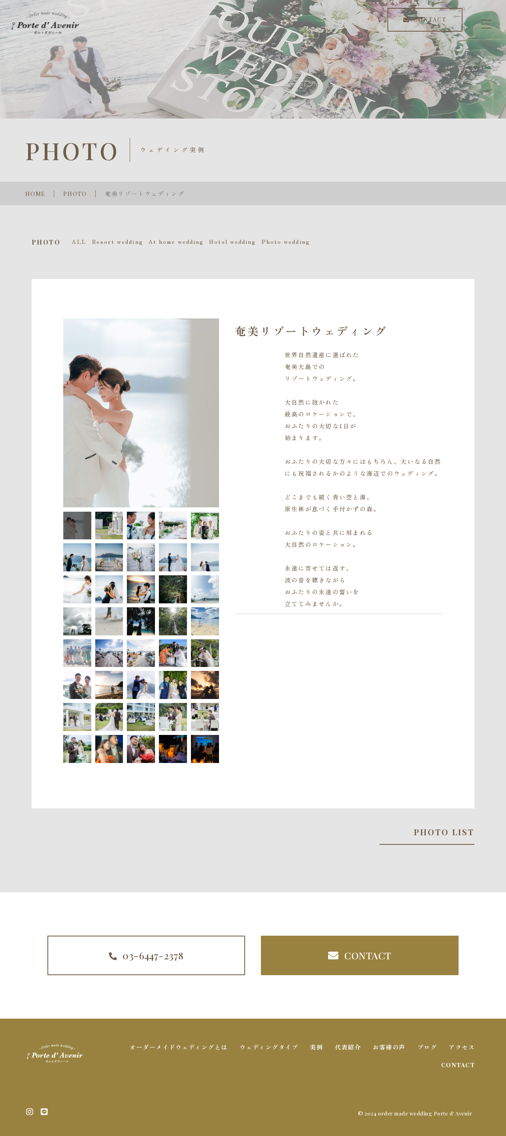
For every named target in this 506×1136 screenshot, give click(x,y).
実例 (316, 1047)
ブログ (427, 1047)
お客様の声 (389, 1047)
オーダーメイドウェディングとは (179, 1047)
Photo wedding (286, 241)
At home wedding (176, 241)
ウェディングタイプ (269, 1047)
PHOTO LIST (444, 832)
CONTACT (458, 1065)
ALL (79, 241)
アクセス (462, 1047)
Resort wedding (117, 241)
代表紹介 (348, 1047)
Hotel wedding (232, 241)
